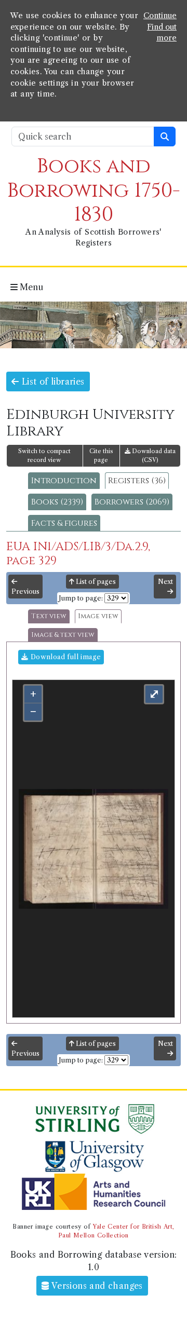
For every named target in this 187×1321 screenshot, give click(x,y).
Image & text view (63, 635)
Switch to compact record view (44, 455)
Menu (30, 287)
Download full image (64, 657)
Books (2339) (57, 502)
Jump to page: (81, 598)
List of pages (95, 581)
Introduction (64, 480)
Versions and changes (96, 1286)
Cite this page (101, 455)
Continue (160, 15)
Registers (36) (137, 480)
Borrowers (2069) (132, 502)
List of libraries (51, 381)
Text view (48, 616)
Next (165, 581)
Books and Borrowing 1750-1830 (93, 190)
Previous (25, 591)
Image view (98, 616)
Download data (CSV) (153, 455)
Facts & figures (64, 523)
